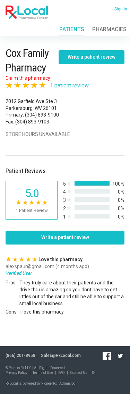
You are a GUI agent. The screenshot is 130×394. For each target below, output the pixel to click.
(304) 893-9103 (32, 122)
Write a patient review (91, 57)
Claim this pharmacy (28, 78)
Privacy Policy (16, 373)
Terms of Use (43, 373)
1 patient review (69, 85)
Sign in (120, 9)
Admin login (69, 383)
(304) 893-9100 (42, 115)
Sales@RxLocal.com (61, 355)
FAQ (61, 373)
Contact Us (78, 373)
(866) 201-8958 (20, 355)
